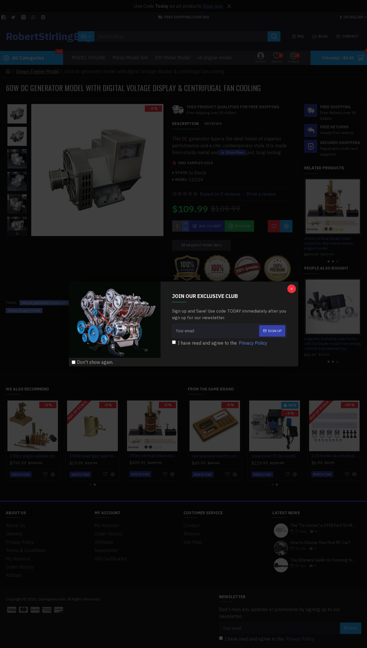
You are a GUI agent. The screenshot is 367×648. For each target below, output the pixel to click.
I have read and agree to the (222, 343)
